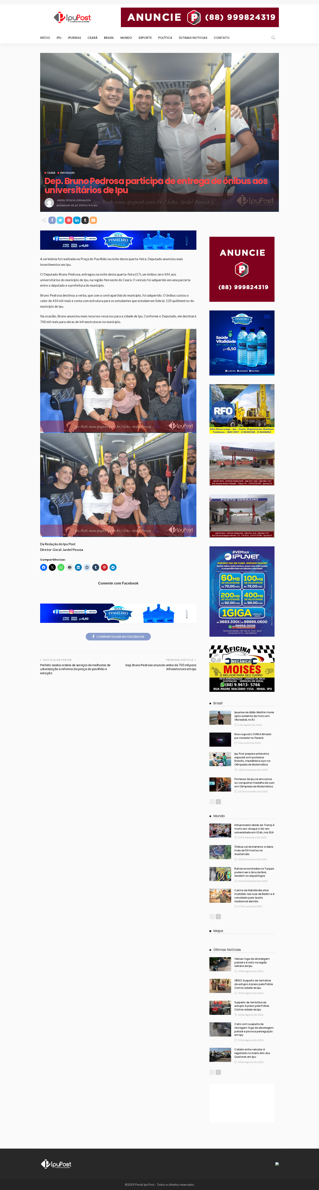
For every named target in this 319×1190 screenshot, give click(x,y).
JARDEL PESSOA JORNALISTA (74, 200)
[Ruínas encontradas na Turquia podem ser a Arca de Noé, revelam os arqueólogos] (220, 874)
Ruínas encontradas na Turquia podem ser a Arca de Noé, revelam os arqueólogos (254, 872)
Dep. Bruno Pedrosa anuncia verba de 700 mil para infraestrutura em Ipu (160, 667)
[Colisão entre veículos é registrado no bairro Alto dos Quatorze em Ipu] (220, 1055)
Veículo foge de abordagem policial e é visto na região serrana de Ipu (252, 962)
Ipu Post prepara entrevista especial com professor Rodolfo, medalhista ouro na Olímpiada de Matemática (252, 759)
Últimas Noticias (193, 38)
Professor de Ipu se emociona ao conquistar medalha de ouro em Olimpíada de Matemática (254, 782)
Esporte (145, 38)
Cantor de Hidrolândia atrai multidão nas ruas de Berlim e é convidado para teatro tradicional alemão (254, 895)
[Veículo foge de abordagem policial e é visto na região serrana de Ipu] (220, 964)
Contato (222, 38)
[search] (273, 37)
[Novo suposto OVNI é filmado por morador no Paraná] (220, 740)
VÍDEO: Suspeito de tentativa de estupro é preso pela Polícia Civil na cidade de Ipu (253, 984)
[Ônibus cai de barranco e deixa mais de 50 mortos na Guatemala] (220, 852)
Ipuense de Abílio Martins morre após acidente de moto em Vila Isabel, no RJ (254, 716)
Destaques (67, 172)
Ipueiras (74, 38)
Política (165, 38)
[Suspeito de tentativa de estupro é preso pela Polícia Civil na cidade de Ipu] (220, 1008)
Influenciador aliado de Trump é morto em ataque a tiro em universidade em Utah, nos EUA (254, 828)
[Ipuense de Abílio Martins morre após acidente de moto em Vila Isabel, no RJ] (220, 718)
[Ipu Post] (56, 1164)
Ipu (59, 38)
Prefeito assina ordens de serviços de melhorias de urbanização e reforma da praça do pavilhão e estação (75, 669)
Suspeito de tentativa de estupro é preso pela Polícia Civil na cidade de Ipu (251, 1006)
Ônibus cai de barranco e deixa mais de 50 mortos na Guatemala (253, 850)
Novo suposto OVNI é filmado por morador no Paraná (252, 736)
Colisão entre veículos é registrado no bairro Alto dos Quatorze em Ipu (252, 1053)
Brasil (109, 38)
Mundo (126, 38)
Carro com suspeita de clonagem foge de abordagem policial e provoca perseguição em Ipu (254, 1029)
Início (45, 38)
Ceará (92, 38)
